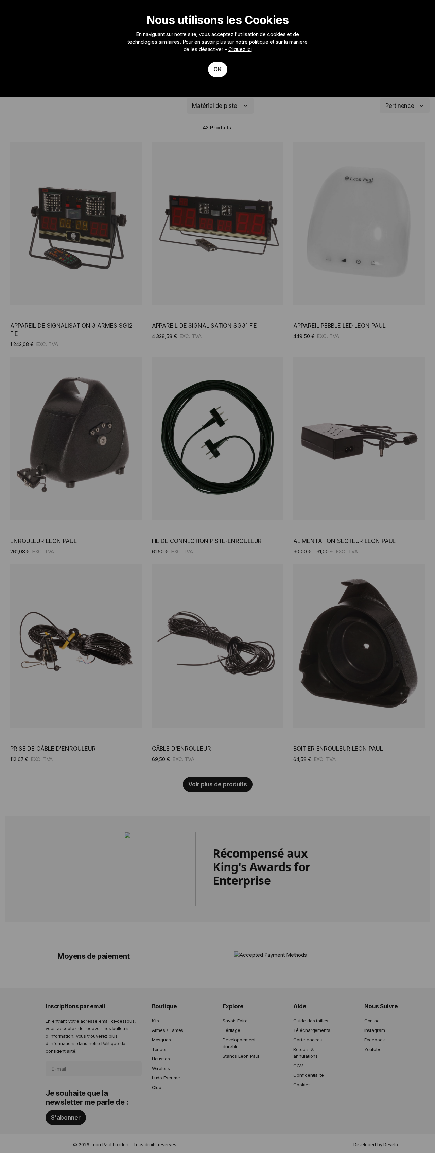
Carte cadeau (308, 1039)
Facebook (374, 1039)
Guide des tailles (310, 1020)
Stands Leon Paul (241, 1056)
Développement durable (239, 1043)
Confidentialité (308, 1075)
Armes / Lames (168, 1030)
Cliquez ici (240, 49)
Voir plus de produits (217, 784)
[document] (217, 49)
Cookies (301, 1084)
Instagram (374, 1030)
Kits (155, 1020)
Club (157, 1087)
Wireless (161, 1068)
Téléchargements (311, 1030)
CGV (298, 1065)
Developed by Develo (375, 1144)
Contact (372, 1020)
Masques (161, 1039)
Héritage (231, 1030)
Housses (161, 1058)
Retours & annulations (305, 1052)
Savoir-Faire (235, 1020)
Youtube (373, 1049)
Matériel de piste (214, 105)
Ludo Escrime (166, 1078)
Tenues (160, 1049)
